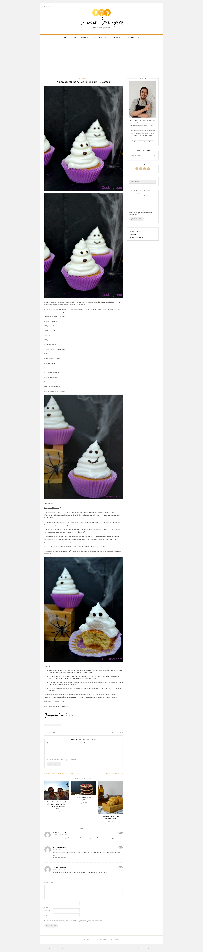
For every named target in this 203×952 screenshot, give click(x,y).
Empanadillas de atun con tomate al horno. (110, 817)
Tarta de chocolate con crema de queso (83, 798)
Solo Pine (56, 948)
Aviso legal (132, 234)
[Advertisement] (101, 61)
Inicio (66, 37)
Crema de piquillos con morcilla (112, 773)
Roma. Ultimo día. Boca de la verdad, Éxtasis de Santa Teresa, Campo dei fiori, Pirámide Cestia (56, 805)
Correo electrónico (47, 909)
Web (45, 915)
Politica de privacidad (136, 237)
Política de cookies (135, 231)
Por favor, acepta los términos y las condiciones (140, 214)
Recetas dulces (80, 37)
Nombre (46, 903)
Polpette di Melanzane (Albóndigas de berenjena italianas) (62, 773)
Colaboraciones (133, 37)
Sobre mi (117, 37)
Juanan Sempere (51, 733)
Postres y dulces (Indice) (52, 725)
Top (157, 948)
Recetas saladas (100, 37)
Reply (120, 832)
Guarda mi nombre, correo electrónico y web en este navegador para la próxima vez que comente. (74, 921)
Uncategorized (83, 78)
